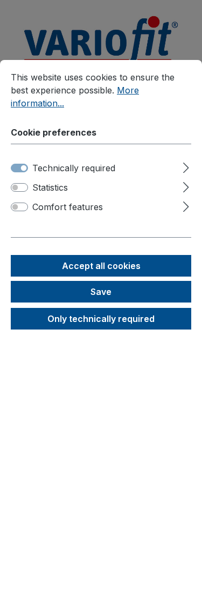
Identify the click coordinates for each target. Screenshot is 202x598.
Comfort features (67, 206)
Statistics (50, 187)
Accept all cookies (101, 265)
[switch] (19, 187)
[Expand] (186, 166)
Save (101, 291)
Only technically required (101, 318)
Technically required (73, 168)
